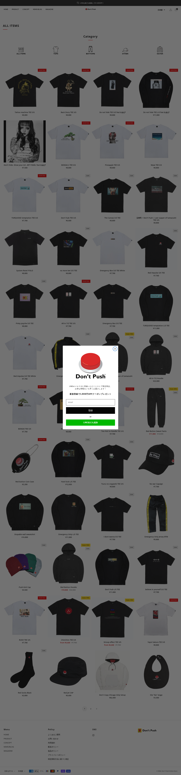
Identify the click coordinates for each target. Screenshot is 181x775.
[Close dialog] (115, 349)
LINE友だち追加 (90, 422)
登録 (90, 410)
